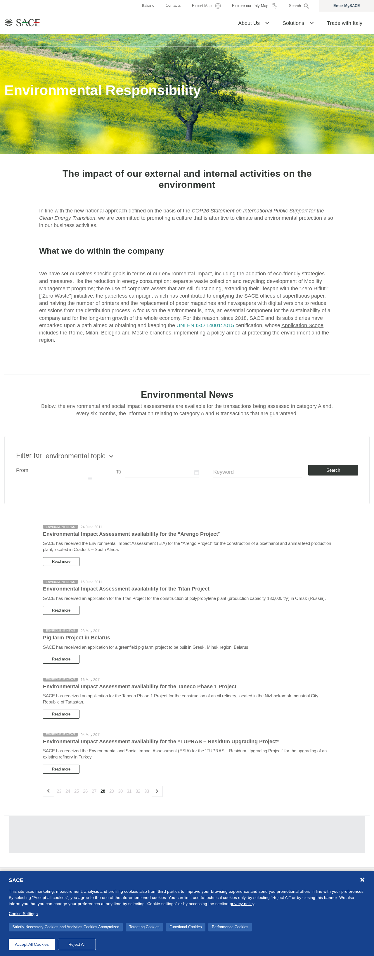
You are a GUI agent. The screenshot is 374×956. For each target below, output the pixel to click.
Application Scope (302, 325)
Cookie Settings (23, 913)
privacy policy (242, 903)
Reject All (76, 944)
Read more (61, 561)
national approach (106, 211)
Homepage (13, 40)
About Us (35, 40)
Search (333, 470)
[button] (267, 23)
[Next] (157, 791)
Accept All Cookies (32, 944)
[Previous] (48, 791)
